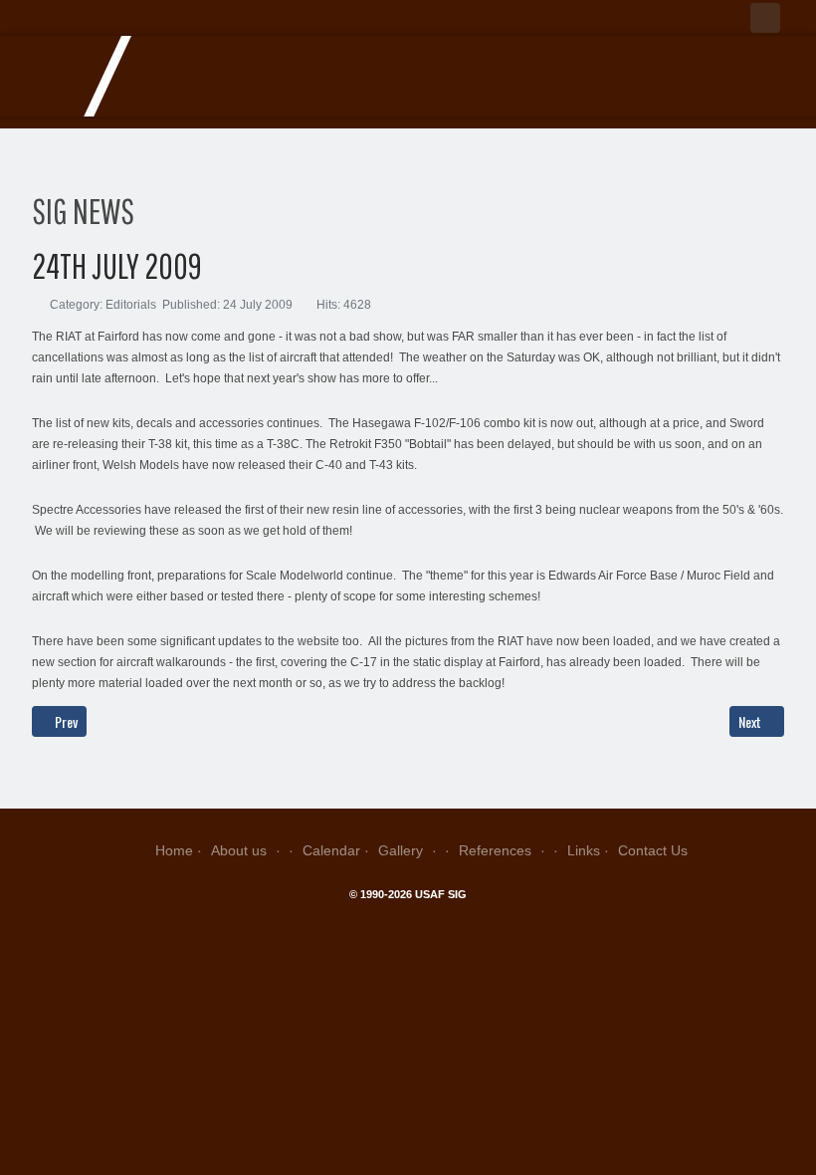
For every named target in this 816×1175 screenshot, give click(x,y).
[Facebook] (765, 18)
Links (583, 850)
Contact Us (653, 850)
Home (174, 850)
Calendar (331, 850)
